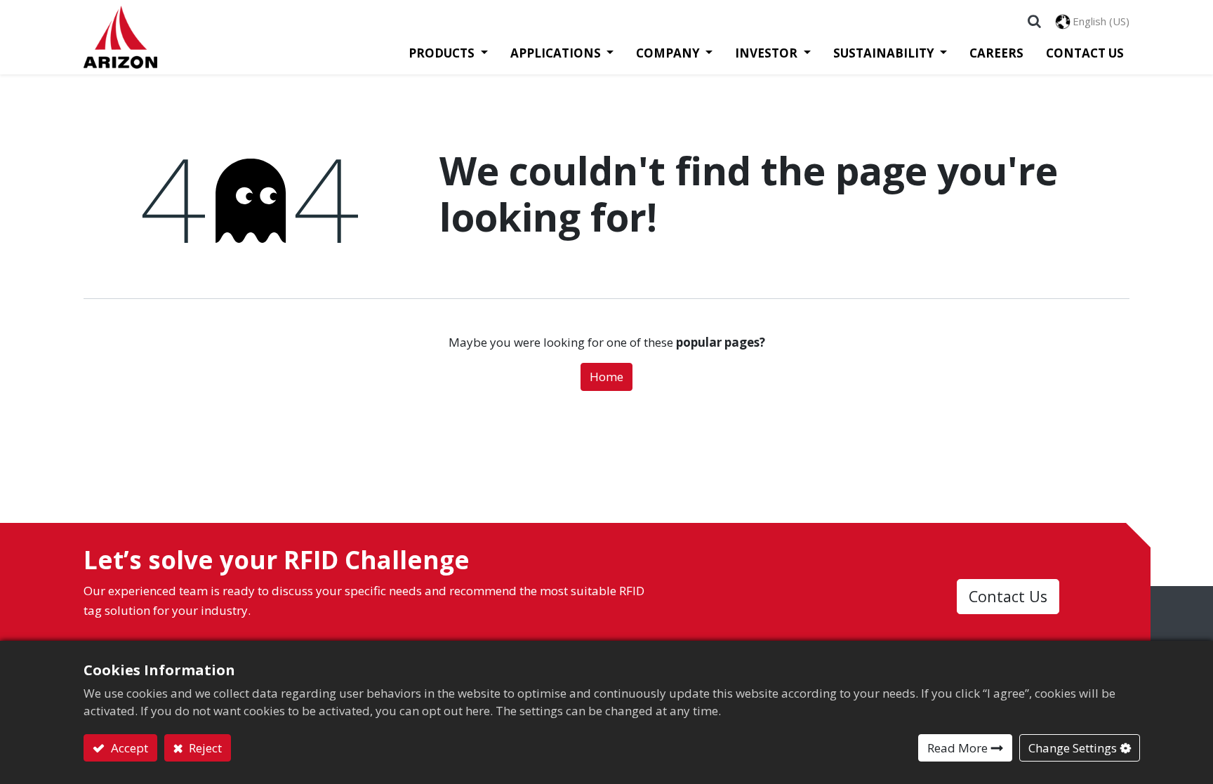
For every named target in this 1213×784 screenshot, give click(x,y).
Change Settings (1072, 748)
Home (606, 376)
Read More (957, 748)
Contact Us (1008, 596)
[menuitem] (991, 53)
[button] (1034, 21)
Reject (204, 748)
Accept (128, 748)
